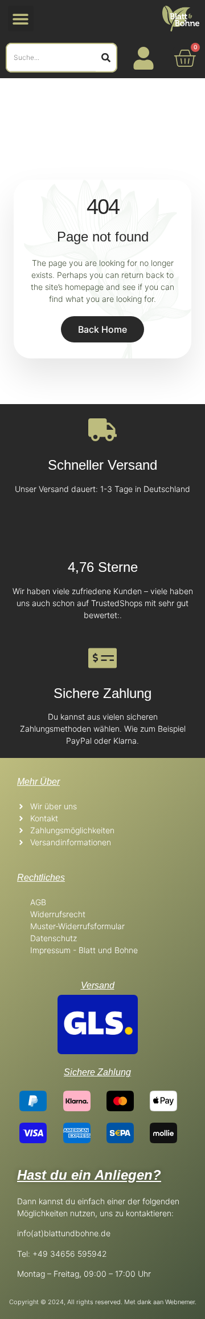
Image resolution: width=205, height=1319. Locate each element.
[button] (21, 18)
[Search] (106, 57)
